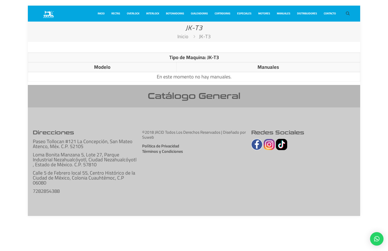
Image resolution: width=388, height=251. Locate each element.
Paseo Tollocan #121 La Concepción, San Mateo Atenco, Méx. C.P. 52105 (82, 144)
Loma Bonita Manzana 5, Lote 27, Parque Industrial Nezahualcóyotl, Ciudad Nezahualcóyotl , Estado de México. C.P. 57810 (85, 159)
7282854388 (46, 191)
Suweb (148, 137)
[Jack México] (48, 13)
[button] (377, 239)
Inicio (182, 36)
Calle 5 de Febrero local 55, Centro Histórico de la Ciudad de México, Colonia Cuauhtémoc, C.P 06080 (84, 177)
